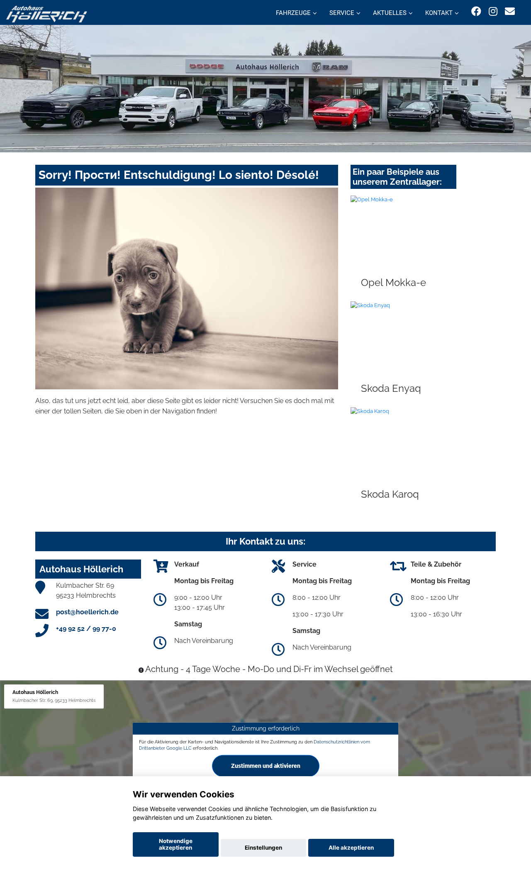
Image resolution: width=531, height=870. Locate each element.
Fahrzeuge (293, 13)
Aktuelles (390, 13)
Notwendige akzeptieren (175, 844)
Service (341, 13)
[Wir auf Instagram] (493, 11)
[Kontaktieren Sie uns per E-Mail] (510, 11)
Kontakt (439, 13)
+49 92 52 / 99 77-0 (86, 629)
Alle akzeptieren (351, 847)
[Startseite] (46, 13)
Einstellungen (263, 847)
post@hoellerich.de (87, 612)
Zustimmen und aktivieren (265, 765)
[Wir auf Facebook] (476, 11)
